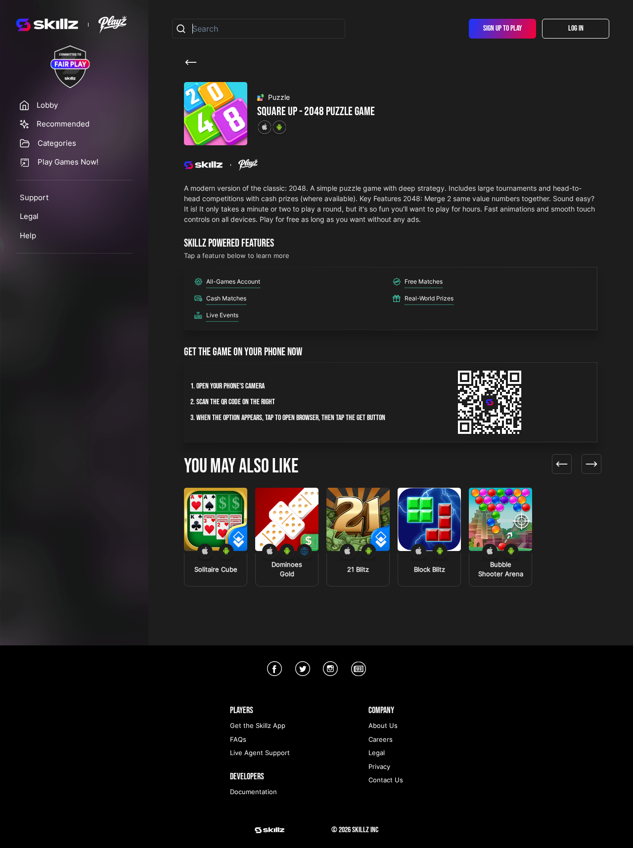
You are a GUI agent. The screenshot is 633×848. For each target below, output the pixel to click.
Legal (29, 216)
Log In (576, 28)
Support (34, 197)
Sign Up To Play (502, 28)
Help (28, 235)
